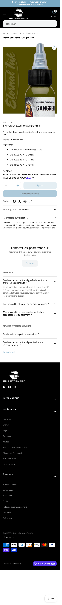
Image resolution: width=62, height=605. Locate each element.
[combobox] (30, 23)
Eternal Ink (30, 33)
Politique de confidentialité (12, 561)
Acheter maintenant (30, 190)
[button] (4, 14)
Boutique (17, 33)
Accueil (6, 33)
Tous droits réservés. (26, 530)
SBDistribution (13, 530)
